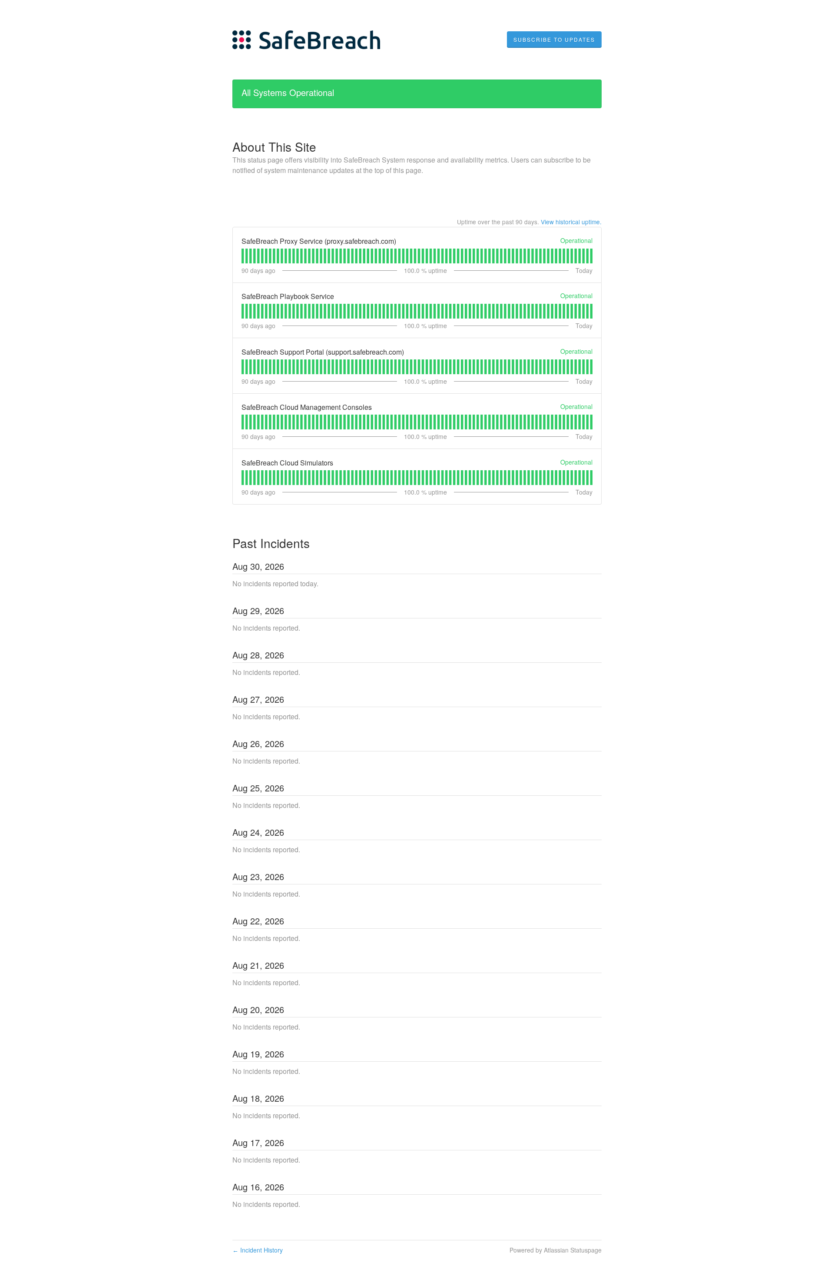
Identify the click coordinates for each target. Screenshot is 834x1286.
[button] (554, 39)
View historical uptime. (571, 221)
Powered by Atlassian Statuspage (556, 1250)
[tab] (243, 256)
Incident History (257, 1250)
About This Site (274, 146)
